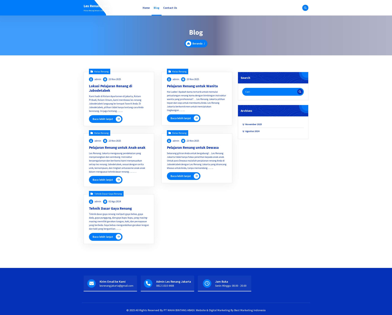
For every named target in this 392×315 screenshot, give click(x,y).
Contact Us (170, 8)
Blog (156, 8)
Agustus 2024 (252, 131)
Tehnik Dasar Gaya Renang (108, 193)
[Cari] (300, 91)
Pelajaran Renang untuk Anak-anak (117, 147)
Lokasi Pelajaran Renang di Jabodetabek (110, 88)
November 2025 (253, 124)
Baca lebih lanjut (103, 119)
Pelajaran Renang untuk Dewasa (193, 147)
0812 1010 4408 (165, 285)
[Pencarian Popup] (305, 8)
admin (97, 79)
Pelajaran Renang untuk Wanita (192, 86)
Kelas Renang (101, 71)
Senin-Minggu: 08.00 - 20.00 (230, 285)
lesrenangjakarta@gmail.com (116, 285)
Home (146, 8)
